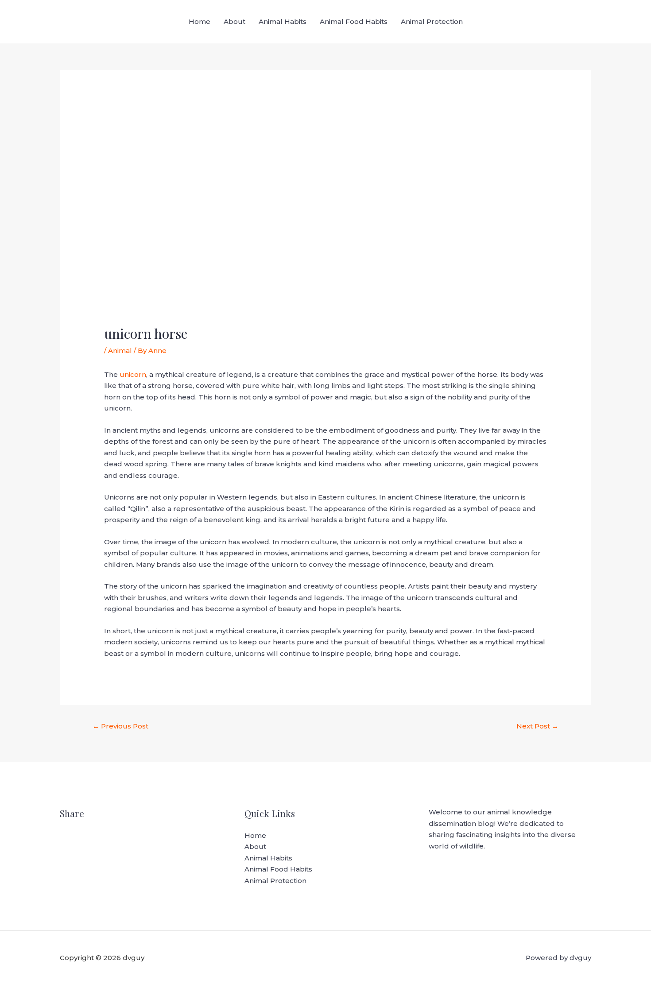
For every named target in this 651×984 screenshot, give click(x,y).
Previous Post (120, 726)
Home (199, 21)
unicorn (133, 374)
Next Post (537, 726)
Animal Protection (432, 21)
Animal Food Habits (354, 21)
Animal (120, 350)
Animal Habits (282, 21)
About (234, 21)
